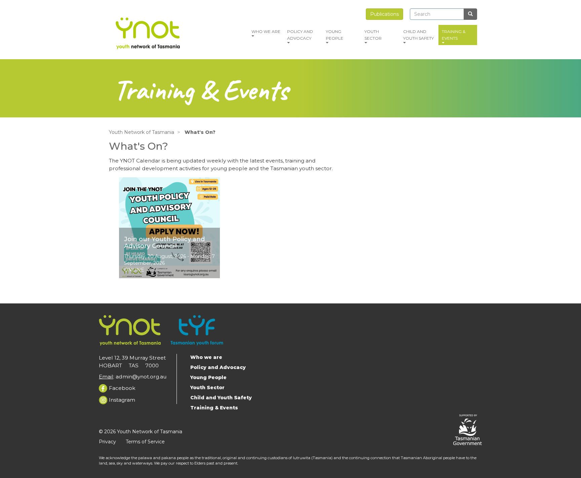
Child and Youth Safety (418, 35)
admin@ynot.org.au (141, 376)
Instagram (122, 400)
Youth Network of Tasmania (141, 132)
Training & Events (453, 35)
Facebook (122, 388)
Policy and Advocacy (300, 35)
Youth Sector (373, 35)
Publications (384, 14)
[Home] (148, 32)
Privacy (107, 442)
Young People (334, 35)
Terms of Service (145, 442)
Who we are (265, 31)
